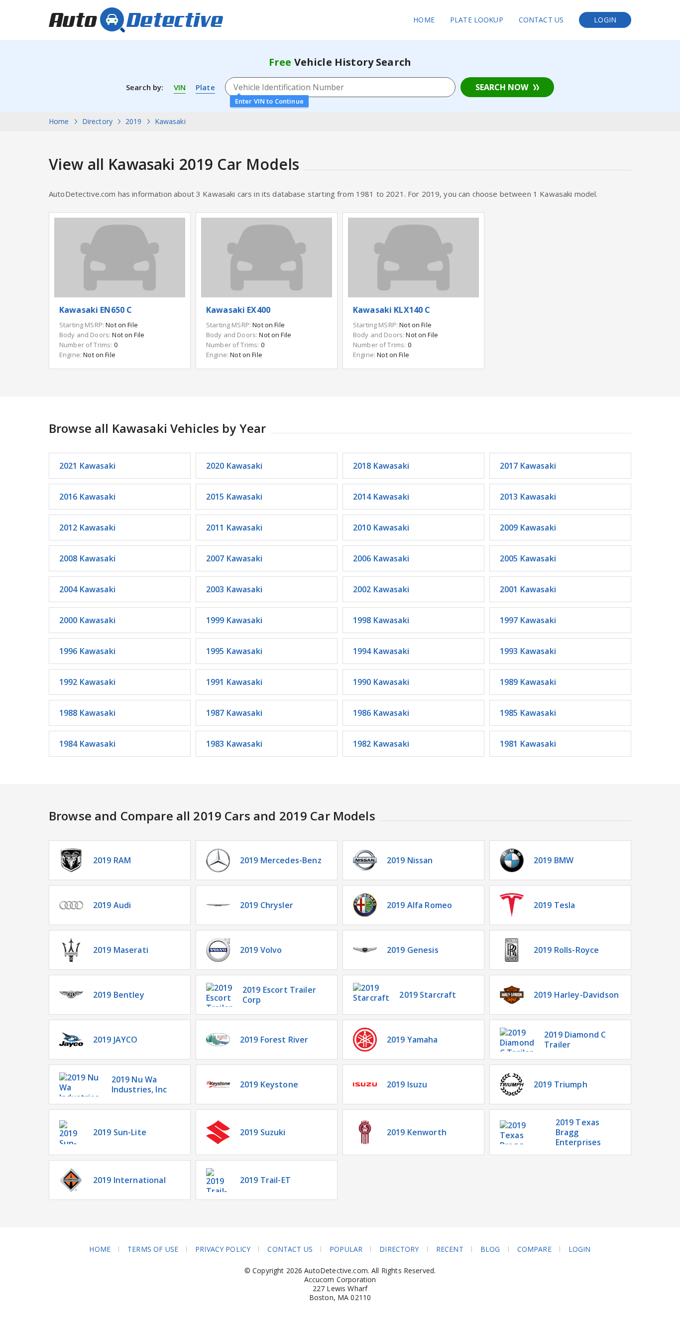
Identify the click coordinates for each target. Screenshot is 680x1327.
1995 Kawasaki (234, 651)
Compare (534, 1249)
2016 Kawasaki (87, 496)
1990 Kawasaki (381, 681)
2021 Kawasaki (87, 465)
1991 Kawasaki (234, 681)
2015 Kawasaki (234, 496)
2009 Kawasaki (528, 527)
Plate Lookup (476, 19)
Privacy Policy (222, 1249)
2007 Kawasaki (234, 558)
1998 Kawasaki (381, 620)
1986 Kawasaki (381, 712)
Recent (449, 1249)
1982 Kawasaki (381, 743)
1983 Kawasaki (234, 743)
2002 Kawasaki (381, 589)
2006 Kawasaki (381, 558)
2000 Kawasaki (87, 620)
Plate (205, 87)
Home (424, 19)
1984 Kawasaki (87, 743)
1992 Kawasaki (87, 681)
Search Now (501, 87)
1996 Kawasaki (87, 651)
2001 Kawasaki (528, 589)
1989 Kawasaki (528, 681)
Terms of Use (152, 1249)
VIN (180, 87)
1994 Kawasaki (381, 651)
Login (605, 19)
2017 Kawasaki (528, 465)
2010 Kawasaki (381, 527)
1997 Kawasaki (528, 620)
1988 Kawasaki (87, 712)
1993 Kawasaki (528, 651)
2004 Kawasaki (87, 589)
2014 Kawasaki (381, 496)
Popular (346, 1249)
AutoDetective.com (136, 19)
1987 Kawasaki (234, 712)
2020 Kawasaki (234, 465)
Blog (490, 1249)
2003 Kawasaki (234, 589)
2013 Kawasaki (528, 496)
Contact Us (541, 19)
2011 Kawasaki (234, 527)
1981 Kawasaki (528, 743)
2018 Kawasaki (381, 465)
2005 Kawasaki (528, 558)
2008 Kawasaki (87, 558)
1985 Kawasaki (528, 712)
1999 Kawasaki (234, 620)
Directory (399, 1249)
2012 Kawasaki (87, 527)
